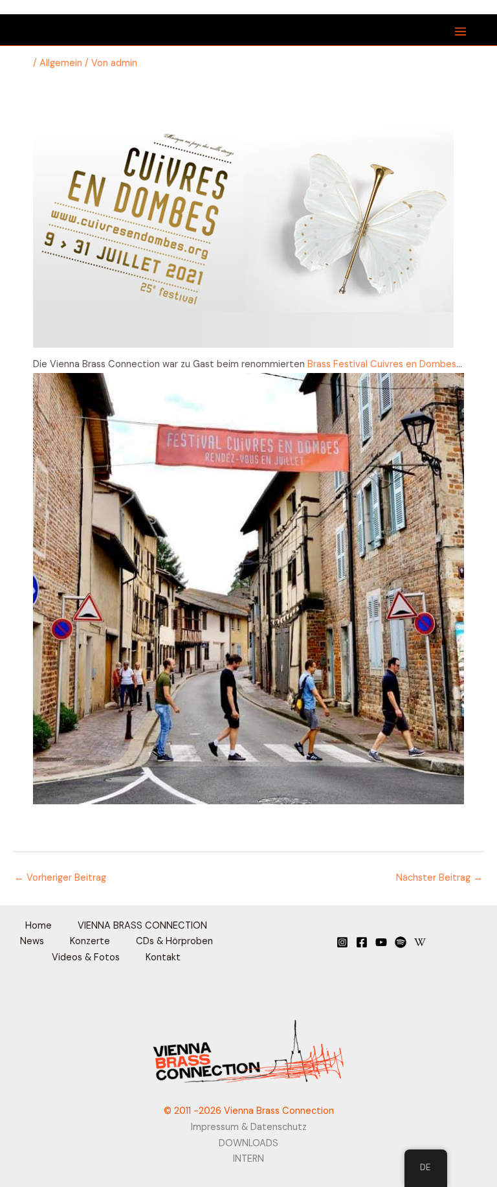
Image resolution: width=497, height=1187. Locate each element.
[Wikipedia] (420, 942)
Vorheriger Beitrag (60, 878)
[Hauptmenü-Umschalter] (460, 31)
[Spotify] (400, 942)
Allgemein (60, 63)
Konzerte (90, 941)
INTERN (248, 1159)
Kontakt (163, 957)
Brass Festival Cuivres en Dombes (381, 364)
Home (38, 926)
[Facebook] (362, 942)
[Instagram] (342, 942)
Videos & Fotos (86, 957)
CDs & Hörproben (174, 941)
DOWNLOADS (248, 1143)
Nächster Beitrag (439, 878)
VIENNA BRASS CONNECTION (142, 926)
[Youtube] (381, 942)
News (32, 941)
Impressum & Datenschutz (249, 1127)
